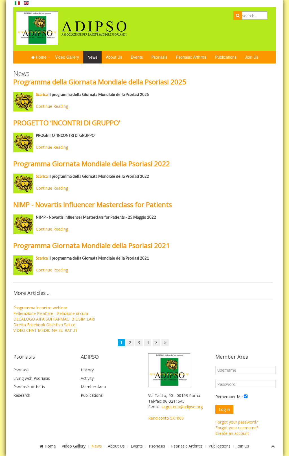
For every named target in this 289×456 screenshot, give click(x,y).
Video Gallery (67, 57)
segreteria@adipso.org (182, 406)
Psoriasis (159, 57)
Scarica (42, 95)
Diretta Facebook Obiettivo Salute (44, 324)
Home (41, 57)
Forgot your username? (236, 427)
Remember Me (229, 396)
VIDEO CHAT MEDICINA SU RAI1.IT (45, 330)
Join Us (251, 57)
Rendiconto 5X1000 (166, 418)
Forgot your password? (236, 422)
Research (21, 395)
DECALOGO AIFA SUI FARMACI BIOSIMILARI (54, 319)
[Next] (156, 342)
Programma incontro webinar (40, 307)
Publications (226, 57)
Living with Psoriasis (31, 378)
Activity (87, 378)
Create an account (232, 433)
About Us (114, 57)
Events (137, 57)
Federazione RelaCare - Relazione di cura (50, 313)
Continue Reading (52, 106)
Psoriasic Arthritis (191, 57)
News (92, 57)
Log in (224, 409)
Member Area (93, 386)
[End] (165, 342)
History (87, 369)
